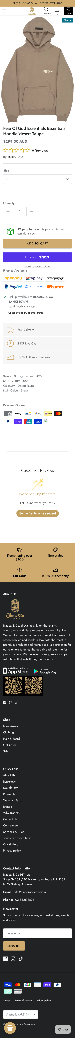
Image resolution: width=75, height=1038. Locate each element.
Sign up (14, 946)
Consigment (11, 825)
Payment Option (14, 405)
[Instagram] (10, 702)
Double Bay (10, 788)
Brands (7, 806)
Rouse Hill (9, 794)
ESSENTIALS (15, 157)
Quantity (8, 203)
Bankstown (9, 781)
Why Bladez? (11, 813)
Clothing (8, 732)
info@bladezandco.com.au (30, 892)
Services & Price (13, 832)
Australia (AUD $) (17, 1014)
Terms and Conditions (17, 838)
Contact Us (10, 819)
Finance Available (15, 270)
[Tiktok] (16, 702)
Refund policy (44, 1000)
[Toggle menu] (4, 11)
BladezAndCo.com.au (23, 1024)
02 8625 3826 (24, 900)
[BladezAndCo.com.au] (31, 11)
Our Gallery (10, 844)
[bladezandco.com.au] (15, 621)
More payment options (37, 266)
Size (6, 171)
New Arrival (10, 726)
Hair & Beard (11, 739)
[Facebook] (4, 702)
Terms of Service (23, 1000)
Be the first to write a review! (37, 513)
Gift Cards (9, 745)
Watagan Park (12, 800)
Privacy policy (12, 850)
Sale (5, 751)
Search (6, 1000)
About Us (9, 775)
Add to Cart (37, 243)
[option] (37, 70)
